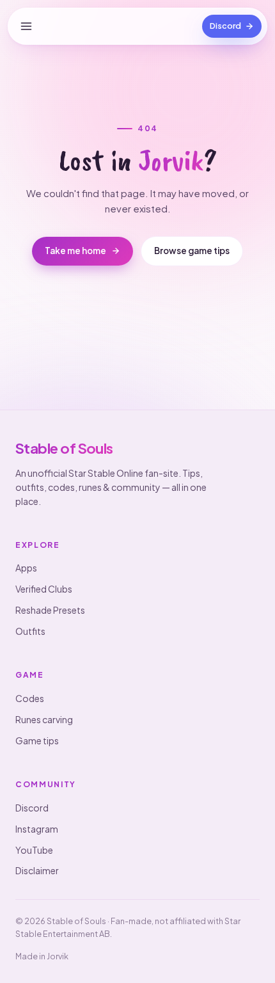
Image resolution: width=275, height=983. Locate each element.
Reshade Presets (50, 610)
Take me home (75, 250)
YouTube (34, 850)
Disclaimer (37, 870)
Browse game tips (192, 250)
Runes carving (44, 719)
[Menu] (26, 26)
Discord (32, 807)
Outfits (30, 631)
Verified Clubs (43, 589)
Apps (26, 567)
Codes (29, 698)
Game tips (37, 740)
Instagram (36, 829)
